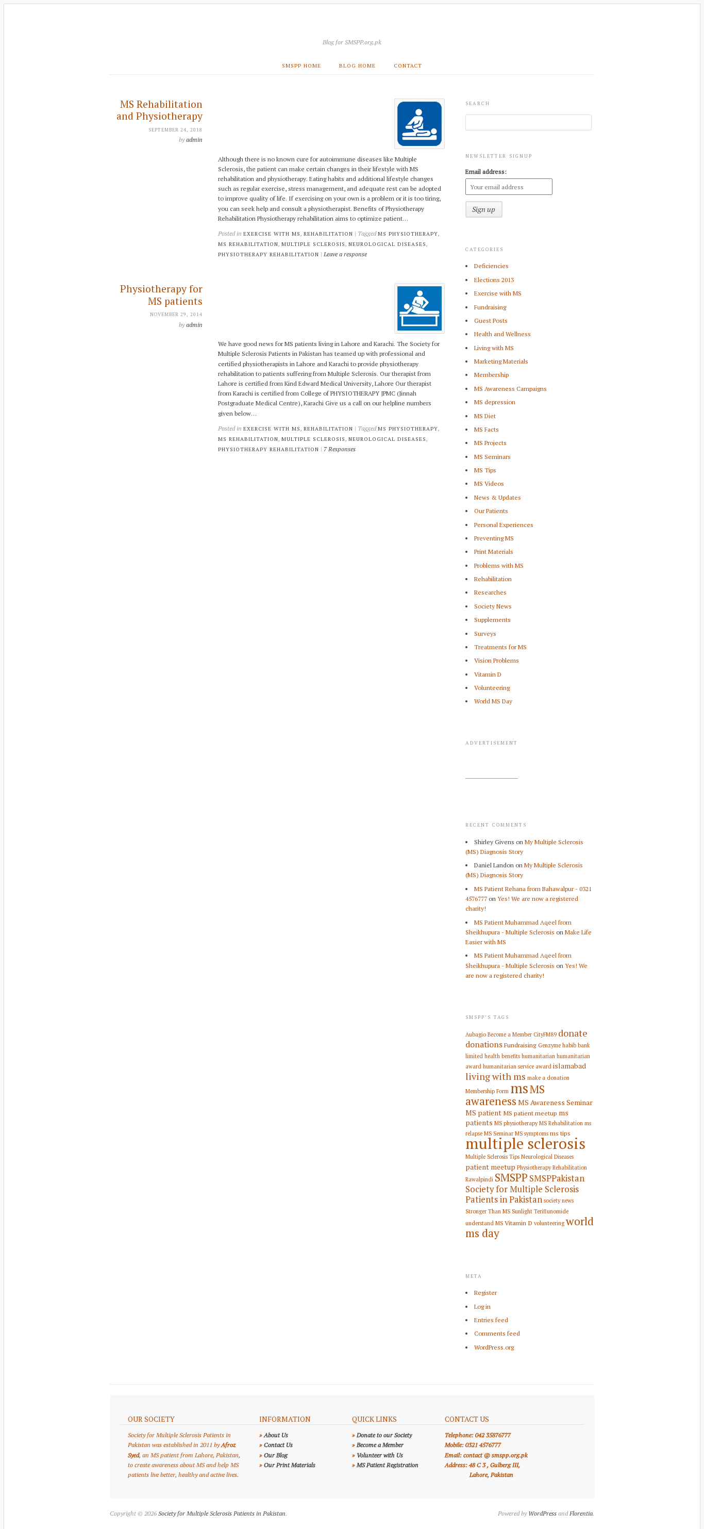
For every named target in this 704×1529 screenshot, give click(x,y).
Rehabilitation (328, 233)
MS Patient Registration (387, 1465)
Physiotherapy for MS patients (161, 295)
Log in (482, 1306)
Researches (490, 592)
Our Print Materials (289, 1465)
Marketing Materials (501, 361)
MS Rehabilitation (248, 244)
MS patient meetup (530, 1113)
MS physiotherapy (408, 233)
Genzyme (549, 1045)
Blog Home (357, 65)
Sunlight (522, 1211)
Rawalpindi (479, 1179)
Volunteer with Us (380, 1455)
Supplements (492, 619)
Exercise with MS (271, 233)
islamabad (569, 1066)
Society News (493, 606)
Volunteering (492, 688)
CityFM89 (545, 1034)
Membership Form (487, 1091)
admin (194, 139)
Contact (408, 65)
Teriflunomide (551, 1211)
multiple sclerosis (313, 244)
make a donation (548, 1077)
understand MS (484, 1223)
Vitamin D (487, 674)
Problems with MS (499, 565)
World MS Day (493, 701)
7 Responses (340, 449)
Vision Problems (496, 660)
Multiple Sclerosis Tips (492, 1156)
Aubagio (475, 1034)
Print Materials (493, 551)
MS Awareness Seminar (555, 1102)
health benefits (502, 1056)
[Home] (352, 29)
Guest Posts (491, 320)
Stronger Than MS (487, 1211)
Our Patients (491, 511)
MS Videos (489, 483)
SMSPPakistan (556, 1178)
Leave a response (345, 254)
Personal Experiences (503, 525)
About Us (276, 1435)
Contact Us (278, 1445)
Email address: (486, 171)
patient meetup (490, 1167)
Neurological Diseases (387, 244)
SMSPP (511, 1177)
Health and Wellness (502, 334)
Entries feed (491, 1320)
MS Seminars (492, 457)
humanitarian (538, 1056)
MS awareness (505, 1095)
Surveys (485, 633)
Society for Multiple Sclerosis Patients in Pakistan (522, 1194)
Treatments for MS (500, 647)
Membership (491, 375)
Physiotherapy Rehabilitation (268, 254)
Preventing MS (494, 538)
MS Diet (485, 416)
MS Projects (490, 443)
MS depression (494, 402)
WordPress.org (494, 1347)
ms (519, 1087)
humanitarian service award (517, 1066)
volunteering (549, 1223)
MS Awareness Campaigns (510, 388)
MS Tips (485, 470)
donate (573, 1033)
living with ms (495, 1076)
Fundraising (490, 307)
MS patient (483, 1112)
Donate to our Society (384, 1435)
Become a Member (510, 1034)
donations (483, 1044)
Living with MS (494, 348)
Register (485, 1292)
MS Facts (486, 429)
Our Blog (276, 1455)
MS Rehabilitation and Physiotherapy (159, 110)
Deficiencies (491, 266)
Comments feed (497, 1333)
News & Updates (497, 497)
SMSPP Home (301, 65)
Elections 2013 (494, 280)
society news (559, 1200)
